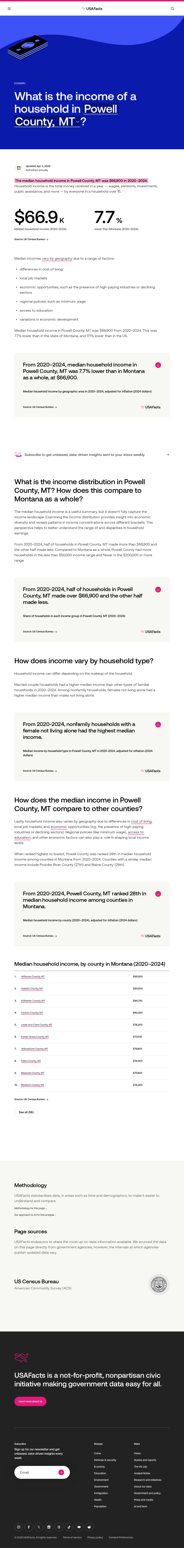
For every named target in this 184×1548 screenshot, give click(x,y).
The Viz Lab (140, 1466)
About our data (142, 1486)
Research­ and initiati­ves (147, 1479)
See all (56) (26, 1112)
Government (101, 1486)
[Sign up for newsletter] (61, 1472)
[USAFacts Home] (92, 8)
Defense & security (105, 1460)
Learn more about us (30, 1401)
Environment (101, 1479)
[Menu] (9, 10)
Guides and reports (145, 1460)
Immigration (101, 1493)
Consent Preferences (121, 1537)
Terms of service (72, 1537)
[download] (158, 365)
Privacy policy (95, 1537)
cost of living (141, 821)
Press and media (143, 1499)
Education (100, 1473)
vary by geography (57, 258)
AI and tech (140, 1506)
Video (137, 1453)
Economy (20, 83)
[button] (66, 115)
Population (100, 1506)
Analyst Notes (142, 1473)
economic (59, 827)
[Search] (172, 8)
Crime (97, 1453)
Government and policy (147, 1493)
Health (98, 1499)
